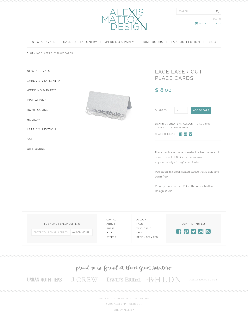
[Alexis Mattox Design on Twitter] (193, 232)
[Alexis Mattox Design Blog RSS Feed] (208, 232)
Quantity (161, 110)
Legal (140, 232)
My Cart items (210, 23)
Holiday (33, 119)
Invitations (36, 100)
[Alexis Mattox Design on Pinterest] (186, 232)
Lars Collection (185, 42)
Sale (31, 139)
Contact (112, 219)
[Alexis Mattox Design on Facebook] (179, 232)
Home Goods (152, 42)
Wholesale (143, 228)
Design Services (147, 237)
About (111, 224)
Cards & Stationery (80, 42)
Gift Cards (36, 148)
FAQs (139, 224)
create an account (182, 123)
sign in (159, 123)
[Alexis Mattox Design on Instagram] (201, 232)
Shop (30, 53)
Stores (111, 237)
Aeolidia (129, 310)
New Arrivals (43, 42)
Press (110, 228)
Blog (212, 42)
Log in (217, 18)
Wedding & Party (119, 42)
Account (142, 219)
